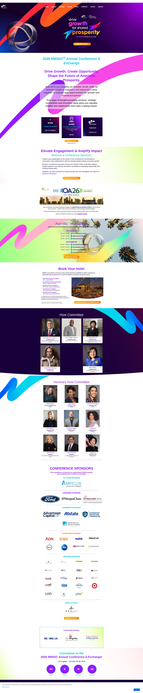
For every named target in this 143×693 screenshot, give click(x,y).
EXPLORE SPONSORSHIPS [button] (71, 178)
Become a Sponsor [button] (71, 618)
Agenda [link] (53, 7)
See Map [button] (71, 135)
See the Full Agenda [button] (71, 257)
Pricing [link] (69, 7)
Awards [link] (92, 7)
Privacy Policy (5, 686)
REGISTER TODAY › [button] (82, 44)
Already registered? (82, 47)
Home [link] (46, 7)
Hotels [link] (76, 7)
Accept (136, 689)
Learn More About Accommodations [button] (87, 302)
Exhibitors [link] (84, 7)
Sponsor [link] (100, 7)
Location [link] (62, 7)
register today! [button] (71, 141)
